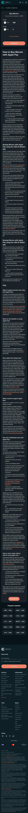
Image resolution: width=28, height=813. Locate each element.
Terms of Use (18, 715)
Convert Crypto (4, 718)
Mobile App (4, 707)
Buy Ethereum (4, 680)
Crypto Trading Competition (18, 694)
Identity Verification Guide (19, 685)
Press (16, 721)
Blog (16, 723)
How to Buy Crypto (19, 676)
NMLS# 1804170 (10, 756)
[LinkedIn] (13, 736)
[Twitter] (2, 736)
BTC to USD (3, 682)
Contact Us (17, 709)
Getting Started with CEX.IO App (19, 681)
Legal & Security (18, 713)
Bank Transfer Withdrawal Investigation (7, 716)
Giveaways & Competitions (18, 690)
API (2, 705)
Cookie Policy (18, 719)
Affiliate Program (5, 711)
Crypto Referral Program (6, 709)
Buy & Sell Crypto (5, 676)
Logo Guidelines (18, 725)
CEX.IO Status (14, 740)
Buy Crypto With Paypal (6, 684)
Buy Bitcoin (14, 43)
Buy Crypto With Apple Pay (6, 694)
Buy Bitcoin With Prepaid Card (7, 691)
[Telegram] (6, 736)
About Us (17, 705)
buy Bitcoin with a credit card (10, 71)
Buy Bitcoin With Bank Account (6, 687)
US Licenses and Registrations (7, 762)
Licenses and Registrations (6, 789)
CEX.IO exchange (10, 228)
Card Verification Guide (20, 687)
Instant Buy (4, 674)
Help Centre (17, 727)
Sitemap (17, 729)
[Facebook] (9, 736)
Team (16, 711)
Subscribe (14, 666)
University (17, 707)
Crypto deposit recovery (6, 713)
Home (2, 7)
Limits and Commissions (20, 674)
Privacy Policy (18, 717)
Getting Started (18, 678)
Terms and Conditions (14, 36)
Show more (3, 697)
